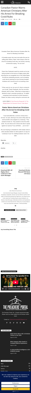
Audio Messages (5, 366)
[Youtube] (24, 323)
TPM (3, 19)
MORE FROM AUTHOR (21, 210)
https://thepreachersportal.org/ (15, 190)
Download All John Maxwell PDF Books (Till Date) (24, 171)
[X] (6, 23)
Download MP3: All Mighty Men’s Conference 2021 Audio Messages (6, 172)
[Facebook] (2, 23)
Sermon (3, 368)
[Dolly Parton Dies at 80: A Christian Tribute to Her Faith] (5, 216)
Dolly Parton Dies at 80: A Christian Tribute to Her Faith (5, 221)
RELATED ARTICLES (9, 210)
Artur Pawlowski (8, 156)
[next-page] (16, 225)
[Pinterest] (10, 23)
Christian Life (14, 218)
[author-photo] (15, 183)
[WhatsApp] (14, 23)
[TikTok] (14, 323)
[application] (15, 282)
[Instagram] (10, 323)
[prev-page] (14, 225)
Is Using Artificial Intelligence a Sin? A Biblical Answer (25, 221)
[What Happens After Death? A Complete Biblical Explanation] (15, 216)
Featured (3, 218)
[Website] (17, 323)
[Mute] (25, 289)
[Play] (3, 289)
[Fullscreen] (28, 289)
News (2, 363)
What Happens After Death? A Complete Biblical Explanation (15, 221)
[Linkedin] (16, 205)
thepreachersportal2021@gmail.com (18, 319)
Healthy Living (4, 371)
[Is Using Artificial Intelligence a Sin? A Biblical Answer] (25, 216)
